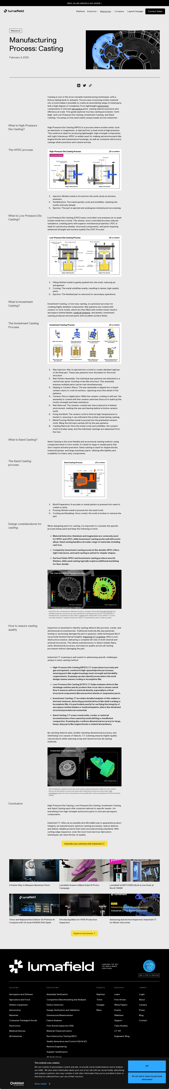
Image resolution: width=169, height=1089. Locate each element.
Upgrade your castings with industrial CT (84, 843)
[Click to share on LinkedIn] (78, 85)
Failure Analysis (54, 1020)
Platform (80, 11)
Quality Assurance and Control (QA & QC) (67, 1041)
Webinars (118, 1015)
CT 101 (117, 1031)
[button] (92, 11)
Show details (41, 1084)
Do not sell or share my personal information (147, 1077)
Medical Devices (17, 1031)
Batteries (13, 1015)
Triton (99, 999)
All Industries (15, 1036)
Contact (143, 1020)
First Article (120, 999)
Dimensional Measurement (60, 1015)
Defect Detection (55, 1004)
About (142, 999)
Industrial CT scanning (94, 636)
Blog (141, 1015)
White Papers (120, 1004)
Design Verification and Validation (63, 1010)
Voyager (101, 1004)
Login (142, 994)
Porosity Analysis (106, 611)
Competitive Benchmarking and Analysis (66, 999)
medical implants (82, 312)
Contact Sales (155, 11)
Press (142, 1010)
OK (147, 1066)
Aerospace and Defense (21, 994)
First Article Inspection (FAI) (60, 1025)
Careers (143, 1004)
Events (117, 1010)
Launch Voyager (135, 11)
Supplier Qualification (57, 1051)
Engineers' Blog (122, 1036)
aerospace (77, 108)
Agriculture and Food (19, 999)
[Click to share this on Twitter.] (84, 85)
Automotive (15, 1010)
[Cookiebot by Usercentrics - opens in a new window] (17, 1084)
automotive (103, 106)
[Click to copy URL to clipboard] (90, 85)
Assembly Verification (57, 994)
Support (118, 1020)
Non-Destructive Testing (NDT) (62, 1036)
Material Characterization (59, 1031)
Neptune (101, 994)
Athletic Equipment (18, 1004)
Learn (117, 994)
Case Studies (121, 1025)
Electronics (14, 1025)
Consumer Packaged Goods (23, 1020)
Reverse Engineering (57, 1046)
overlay (82, 615)
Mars (99, 1010)
